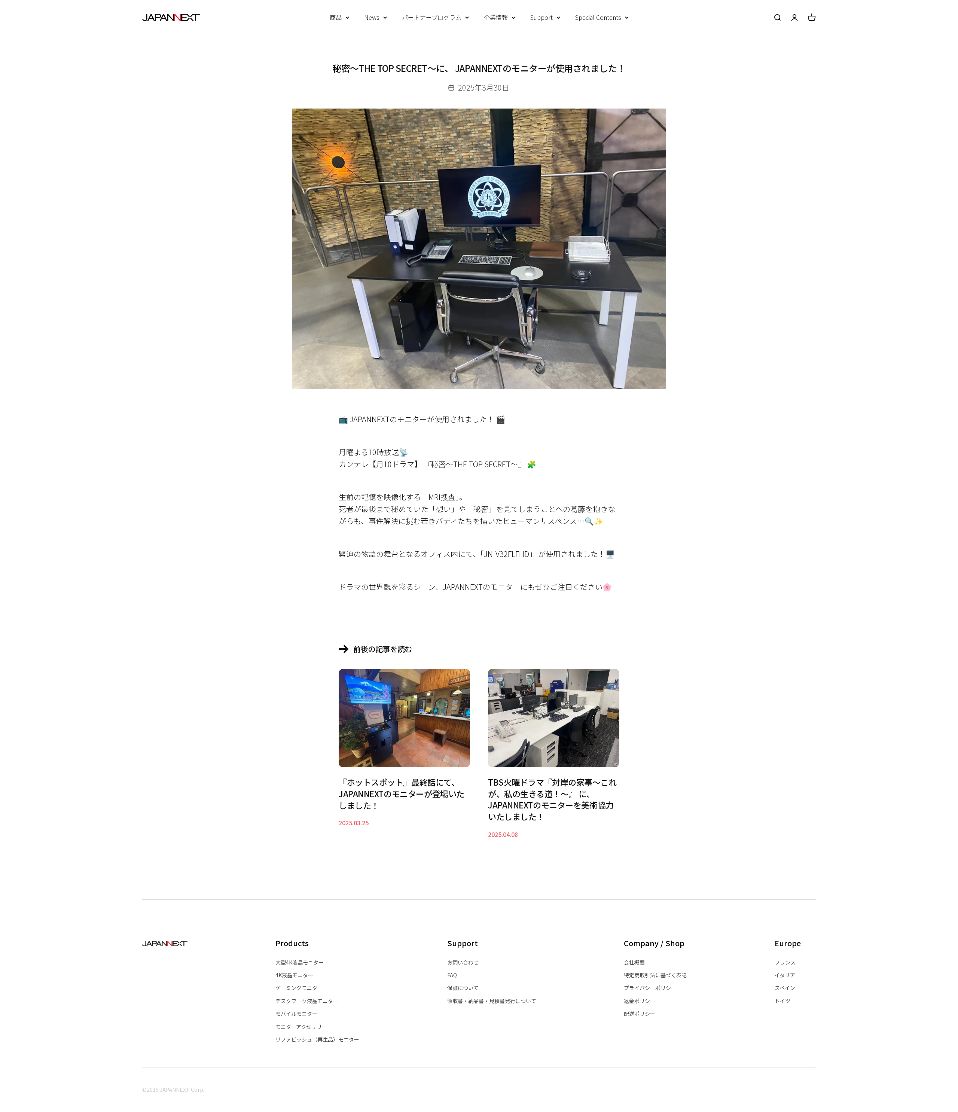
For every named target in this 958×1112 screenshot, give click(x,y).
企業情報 (496, 17)
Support (541, 17)
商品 (336, 17)
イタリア (785, 975)
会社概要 (634, 962)
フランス (785, 962)
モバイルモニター (296, 1013)
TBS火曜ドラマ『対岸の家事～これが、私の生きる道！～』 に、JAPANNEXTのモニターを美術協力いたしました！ (552, 799)
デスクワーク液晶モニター (306, 1001)
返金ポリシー (639, 1001)
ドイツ (782, 1001)
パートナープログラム (431, 17)
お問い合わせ (463, 962)
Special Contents (598, 17)
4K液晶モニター (294, 975)
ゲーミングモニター (299, 987)
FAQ (452, 975)
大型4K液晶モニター (299, 962)
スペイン (785, 987)
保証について (463, 987)
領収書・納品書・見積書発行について (491, 1001)
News (371, 17)
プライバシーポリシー (650, 987)
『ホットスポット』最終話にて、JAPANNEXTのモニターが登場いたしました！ (401, 793)
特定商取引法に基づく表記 (655, 975)
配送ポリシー (639, 1013)
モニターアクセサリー (301, 1026)
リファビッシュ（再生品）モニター (317, 1039)
